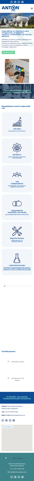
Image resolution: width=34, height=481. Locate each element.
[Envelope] (22, 2)
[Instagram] (19, 2)
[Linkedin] (15, 2)
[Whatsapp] (11, 2)
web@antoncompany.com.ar (15, 415)
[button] (31, 8)
